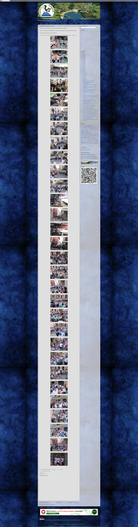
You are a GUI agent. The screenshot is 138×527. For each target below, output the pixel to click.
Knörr (96, 137)
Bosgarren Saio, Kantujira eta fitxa (88, 99)
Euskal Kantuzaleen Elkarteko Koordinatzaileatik (88, 83)
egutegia (96, 131)
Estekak (76, 23)
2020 (83, 61)
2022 (83, 58)
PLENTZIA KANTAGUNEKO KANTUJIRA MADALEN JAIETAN (89, 101)
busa (91, 129)
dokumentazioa (90, 131)
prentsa (90, 142)
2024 (83, 55)
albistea (90, 124)
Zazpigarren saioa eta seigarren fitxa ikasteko (90, 95)
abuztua (84, 79)
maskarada (82, 138)
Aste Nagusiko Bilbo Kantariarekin (88, 90)
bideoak (91, 128)
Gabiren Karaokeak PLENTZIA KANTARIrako (90, 110)
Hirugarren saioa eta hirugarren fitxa (89, 106)
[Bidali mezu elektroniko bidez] (58, 469)
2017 (83, 65)
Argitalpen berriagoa (44, 502)
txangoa (82, 143)
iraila (84, 78)
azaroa (84, 75)
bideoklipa (96, 128)
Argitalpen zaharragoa (73, 502)
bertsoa (87, 128)
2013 (83, 71)
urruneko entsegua (89, 143)
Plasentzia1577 (83, 139)
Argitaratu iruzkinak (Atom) (51, 504)
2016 (83, 67)
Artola (97, 126)
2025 (83, 54)
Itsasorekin (91, 136)
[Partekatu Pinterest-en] (62, 469)
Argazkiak (46, 23)
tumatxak (95, 142)
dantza (95, 129)
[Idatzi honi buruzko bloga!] (59, 469)
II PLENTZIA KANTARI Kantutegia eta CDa (90, 112)
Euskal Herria (84, 133)
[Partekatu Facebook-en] (61, 469)
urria (84, 76)
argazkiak (87, 126)
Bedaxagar (82, 128)
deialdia (83, 131)
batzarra (89, 127)
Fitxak (58, 23)
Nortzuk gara (82, 23)
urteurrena (96, 143)
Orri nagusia (58, 502)
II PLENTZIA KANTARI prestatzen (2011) (90, 115)
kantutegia (92, 137)
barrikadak (84, 127)
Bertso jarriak (52, 23)
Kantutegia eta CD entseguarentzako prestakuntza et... (89, 103)
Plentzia (90, 139)
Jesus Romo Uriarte (85, 148)
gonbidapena (93, 134)
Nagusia (41, 23)
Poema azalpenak (64, 23)
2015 (83, 68)
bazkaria (95, 127)
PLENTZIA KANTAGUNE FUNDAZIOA (89, 109)
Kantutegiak (71, 23)
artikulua (93, 126)
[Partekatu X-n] (60, 469)
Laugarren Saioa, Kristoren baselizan (89, 105)
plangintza (95, 138)
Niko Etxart (88, 138)
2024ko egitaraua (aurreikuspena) (88, 154)
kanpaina (96, 136)
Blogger (75, 524)
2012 (83, 72)
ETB (95, 132)
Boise (88, 129)
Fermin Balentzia (95, 133)
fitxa (83, 134)
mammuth (72, 524)
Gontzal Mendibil (84, 136)
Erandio (91, 132)
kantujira (85, 137)
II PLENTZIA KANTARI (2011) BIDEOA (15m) (90, 113)
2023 (83, 57)
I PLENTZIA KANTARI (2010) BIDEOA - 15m (90, 116)
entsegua (83, 132)
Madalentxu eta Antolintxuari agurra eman (90, 89)
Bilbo (84, 129)
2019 (83, 62)
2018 (83, 64)
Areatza (82, 126)
